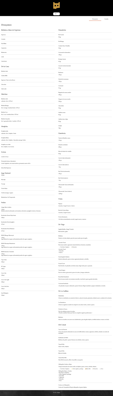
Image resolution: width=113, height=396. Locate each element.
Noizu (58, 392)
